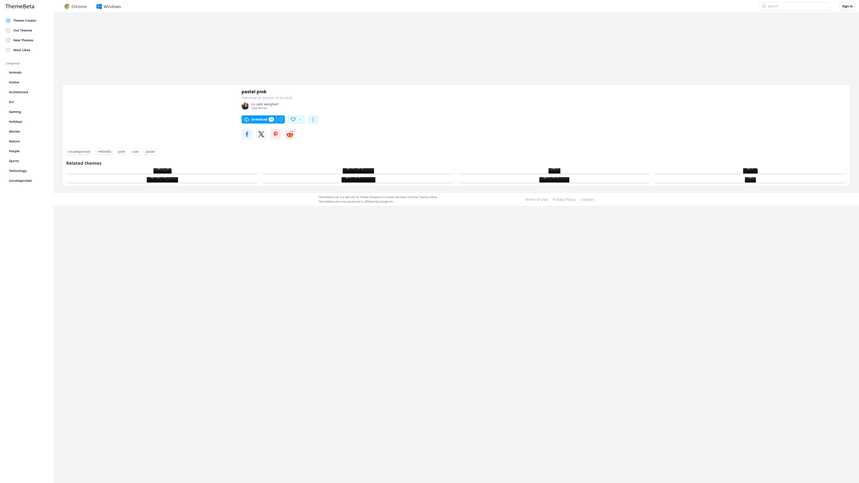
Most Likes (21, 50)
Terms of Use (536, 199)
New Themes (23, 40)
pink (121, 151)
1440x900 (104, 151)
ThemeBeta (19, 6)
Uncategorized (79, 151)
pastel (150, 151)
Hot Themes (22, 30)
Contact (587, 199)
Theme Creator (24, 20)
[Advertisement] (197, 51)
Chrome (79, 6)
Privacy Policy (564, 199)
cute (135, 151)
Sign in (847, 6)
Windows (112, 6)
